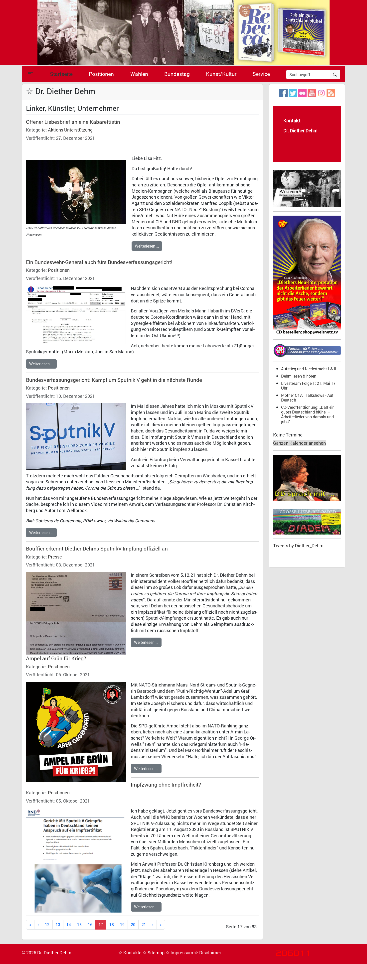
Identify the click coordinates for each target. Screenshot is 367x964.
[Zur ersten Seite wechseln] (30, 925)
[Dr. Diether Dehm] (183, 32)
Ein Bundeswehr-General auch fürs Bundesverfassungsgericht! (99, 262)
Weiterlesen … (147, 246)
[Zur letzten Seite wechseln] (161, 925)
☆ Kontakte (130, 953)
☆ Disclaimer (207, 953)
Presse (55, 557)
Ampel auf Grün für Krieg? (56, 658)
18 (111, 924)
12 (47, 924)
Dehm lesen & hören (298, 376)
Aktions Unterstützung (70, 130)
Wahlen (139, 73)
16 (90, 924)
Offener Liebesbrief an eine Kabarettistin (73, 121)
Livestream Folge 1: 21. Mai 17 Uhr (308, 386)
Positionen (101, 73)
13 (58, 924)
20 (133, 924)
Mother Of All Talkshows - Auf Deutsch (307, 398)
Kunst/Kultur (221, 73)
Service (261, 73)
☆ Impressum (180, 953)
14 (68, 924)
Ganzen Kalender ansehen (299, 443)
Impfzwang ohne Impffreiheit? (166, 784)
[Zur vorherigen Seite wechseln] (38, 925)
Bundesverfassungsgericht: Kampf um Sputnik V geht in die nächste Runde (114, 379)
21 (144, 924)
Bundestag (177, 73)
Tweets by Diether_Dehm (298, 546)
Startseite (61, 73)
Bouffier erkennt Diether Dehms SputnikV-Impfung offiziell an (97, 548)
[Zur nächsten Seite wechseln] (153, 925)
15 (79, 924)
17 (101, 924)
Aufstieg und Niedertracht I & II (308, 368)
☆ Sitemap (154, 953)
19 (122, 924)
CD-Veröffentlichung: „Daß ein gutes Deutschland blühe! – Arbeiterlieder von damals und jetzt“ (308, 414)
